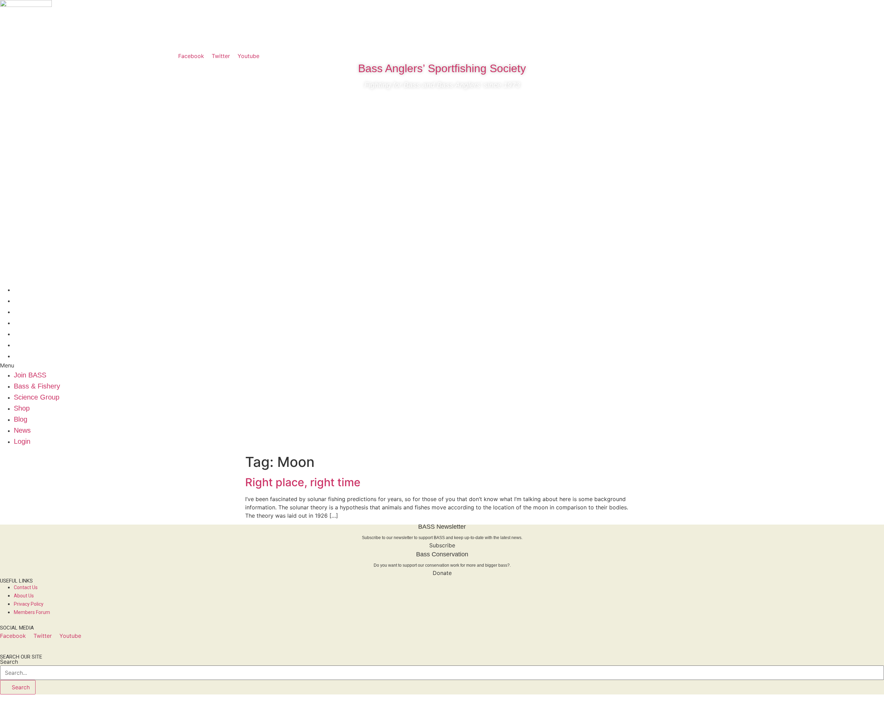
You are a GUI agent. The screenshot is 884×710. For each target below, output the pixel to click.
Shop (22, 322)
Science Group (36, 311)
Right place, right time (303, 482)
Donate (442, 572)
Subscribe (442, 545)
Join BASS (30, 289)
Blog (20, 333)
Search (9, 661)
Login (22, 355)
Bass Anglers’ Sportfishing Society (442, 68)
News (22, 344)
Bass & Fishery (37, 300)
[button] (442, 365)
